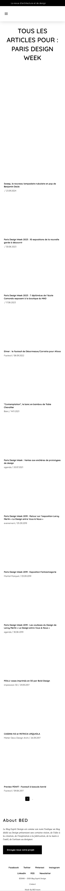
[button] (6, 14)
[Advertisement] (32, 102)
